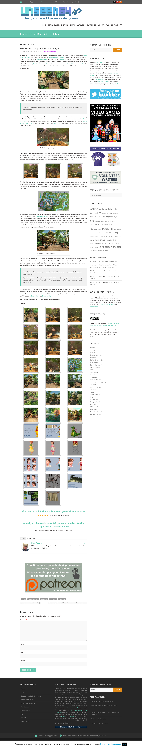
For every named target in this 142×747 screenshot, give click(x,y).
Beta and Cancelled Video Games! (109, 261)
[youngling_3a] (31, 441)
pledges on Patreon (67, 716)
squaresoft (98, 243)
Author (23, 538)
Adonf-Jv (92, 348)
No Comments (51, 51)
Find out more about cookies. (110, 744)
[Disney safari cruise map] (75, 358)
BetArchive (93, 357)
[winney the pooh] (31, 408)
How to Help (91, 25)
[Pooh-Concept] (31, 424)
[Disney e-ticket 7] (53, 341)
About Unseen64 (26, 707)
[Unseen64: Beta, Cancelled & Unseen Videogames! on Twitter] (114, 2)
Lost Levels (93, 385)
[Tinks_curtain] (53, 491)
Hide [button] (124, 744)
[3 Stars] (43, 515)
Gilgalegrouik (94, 372)
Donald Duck (57, 123)
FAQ (107, 25)
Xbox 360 (31, 45)
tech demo (94, 247)
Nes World (93, 390)
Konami (112, 221)
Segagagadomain (95, 402)
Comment (23, 620)
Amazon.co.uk (94, 306)
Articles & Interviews (27, 700)
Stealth (104, 243)
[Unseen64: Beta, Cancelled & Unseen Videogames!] (51, 13)
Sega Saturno (94, 399)
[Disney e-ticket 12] (53, 164)
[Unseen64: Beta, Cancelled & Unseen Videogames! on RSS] (120, 2)
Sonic (114, 240)
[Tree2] (31, 491)
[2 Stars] (41, 515)
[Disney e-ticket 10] (75, 325)
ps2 (98, 233)
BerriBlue (92, 353)
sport (92, 243)
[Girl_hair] (31, 457)
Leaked (93, 224)
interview (107, 221)
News (72, 25)
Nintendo (93, 229)
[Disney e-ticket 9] (31, 358)
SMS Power (93, 404)
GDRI (91, 370)
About (101, 25)
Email (22, 652)
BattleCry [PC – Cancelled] (98, 719)
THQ (91, 250)
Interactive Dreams (95, 380)
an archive (100, 62)
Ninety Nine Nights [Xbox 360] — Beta (102, 701)
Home (43, 25)
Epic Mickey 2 (35, 296)
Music (110, 225)
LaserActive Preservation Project (99, 382)
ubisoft (95, 250)
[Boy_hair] (31, 474)
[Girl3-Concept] (75, 457)
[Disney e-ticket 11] (53, 358)
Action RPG (95, 213)
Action (94, 209)
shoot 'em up (100, 240)
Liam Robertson (27, 51)
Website (22, 661)
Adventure (105, 213)
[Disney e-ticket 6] (53, 325)
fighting (116, 217)
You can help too (99, 79)
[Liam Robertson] (25, 544)
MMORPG (105, 225)
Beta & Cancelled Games (58, 25)
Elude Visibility (94, 362)
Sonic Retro (93, 409)
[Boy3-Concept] (53, 457)
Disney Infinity (46, 296)
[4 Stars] (45, 515)
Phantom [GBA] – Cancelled (99, 723)
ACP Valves (93, 261)
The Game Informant (96, 414)
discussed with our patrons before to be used (73, 708)
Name (22, 644)
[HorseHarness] (53, 474)
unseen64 (101, 250)
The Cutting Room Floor (97, 412)
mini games (44, 599)
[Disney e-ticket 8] (31, 164)
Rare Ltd (93, 236)
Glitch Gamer (94, 375)
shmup (92, 240)
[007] (31, 374)
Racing (108, 232)
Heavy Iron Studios (33, 599)
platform (107, 228)
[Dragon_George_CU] (75, 424)
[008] (53, 391)
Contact (114, 25)
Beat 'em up (113, 213)
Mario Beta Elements (96, 387)
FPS (92, 220)
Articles (80, 25)
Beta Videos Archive (96, 355)
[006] (75, 374)
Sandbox (118, 237)
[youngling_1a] (53, 441)
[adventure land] (75, 391)
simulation (109, 240)
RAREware (101, 236)
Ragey (92, 397)
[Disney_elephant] (53, 408)
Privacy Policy (25, 721)
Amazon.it (112, 304)
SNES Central (94, 407)
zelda (106, 250)
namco (115, 225)
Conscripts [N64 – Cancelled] (30, 603)
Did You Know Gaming (96, 360)
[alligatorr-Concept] (75, 474)
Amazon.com (104, 304)
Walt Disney (62, 599)
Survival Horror (112, 243)
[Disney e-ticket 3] (75, 308)
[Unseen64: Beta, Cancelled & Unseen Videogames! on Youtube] (117, 2)
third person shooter (110, 246)
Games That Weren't (96, 365)
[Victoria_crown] (75, 441)
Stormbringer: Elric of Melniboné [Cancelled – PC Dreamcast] (67, 603)
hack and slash (99, 221)
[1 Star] (38, 515)
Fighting (109, 216)
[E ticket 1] (31, 308)
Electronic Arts (101, 217)
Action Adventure (109, 209)
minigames (53, 599)
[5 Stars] (47, 515)
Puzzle (101, 233)
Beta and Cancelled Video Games (31, 696)
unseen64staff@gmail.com (30, 2)
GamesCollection (95, 367)
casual (24, 599)
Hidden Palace (94, 377)
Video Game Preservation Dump (99, 417)
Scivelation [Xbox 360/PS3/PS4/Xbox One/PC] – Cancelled (105, 707)
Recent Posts (31, 538)
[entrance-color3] (75, 408)
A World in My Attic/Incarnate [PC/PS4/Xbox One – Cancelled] (105, 713)
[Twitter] (84, 543)
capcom (93, 217)
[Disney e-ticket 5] (75, 341)
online (99, 229)
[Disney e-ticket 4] (75, 164)
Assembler (93, 350)
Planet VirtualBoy (95, 395)
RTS (112, 236)
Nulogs (92, 392)
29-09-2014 (39, 51)
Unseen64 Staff (25, 711)
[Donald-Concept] (53, 424)
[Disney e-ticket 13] (31, 391)
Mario (99, 225)
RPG (108, 236)
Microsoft (24, 45)
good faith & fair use (103, 82)
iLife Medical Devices (96, 271)
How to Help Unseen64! (28, 703)
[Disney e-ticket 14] (53, 374)
